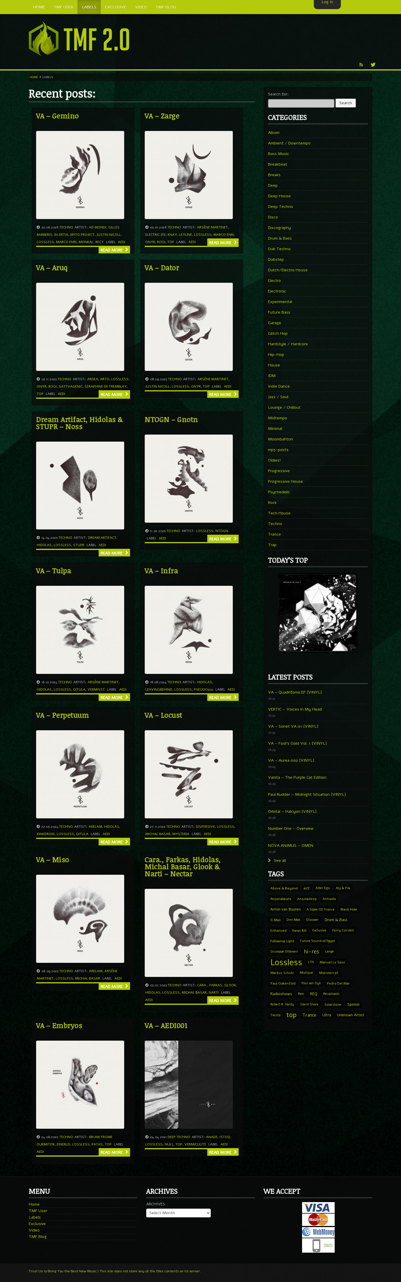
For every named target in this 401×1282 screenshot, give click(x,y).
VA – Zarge (162, 115)
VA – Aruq (52, 267)
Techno (66, 227)
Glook (230, 985)
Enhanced (278, 930)
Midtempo (277, 418)
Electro (274, 280)
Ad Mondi (97, 227)
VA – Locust (163, 715)
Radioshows (281, 994)
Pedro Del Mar (338, 983)
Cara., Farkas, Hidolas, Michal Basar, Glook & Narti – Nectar (183, 866)
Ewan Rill (299, 930)
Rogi (161, 242)
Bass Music (278, 154)
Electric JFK (155, 234)
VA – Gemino (57, 115)
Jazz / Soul (278, 397)
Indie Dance (279, 386)
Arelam (95, 826)
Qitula (79, 689)
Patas (97, 1144)
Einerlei (63, 1144)
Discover (312, 920)
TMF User (38, 1211)
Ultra (326, 1014)
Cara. (202, 985)
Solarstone (332, 1004)
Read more (112, 250)
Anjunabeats (280, 898)
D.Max (275, 920)
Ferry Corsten (343, 930)
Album (273, 132)
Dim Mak (293, 920)
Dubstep (276, 259)
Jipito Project (82, 234)
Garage (274, 323)
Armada (329, 898)
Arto (104, 379)
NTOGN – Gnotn (171, 419)
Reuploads (331, 994)
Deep (273, 185)
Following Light (282, 941)
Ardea (92, 379)
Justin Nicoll (109, 234)
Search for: (278, 94)
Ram (301, 994)
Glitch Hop (278, 333)
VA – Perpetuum (62, 715)
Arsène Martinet (212, 227)
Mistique (306, 972)
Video (34, 1230)
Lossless (45, 242)
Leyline (185, 234)
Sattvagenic (70, 386)
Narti (214, 992)
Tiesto (275, 1015)
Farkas (215, 985)
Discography (279, 228)
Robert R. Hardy (282, 1004)
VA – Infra (161, 570)
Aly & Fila (343, 888)
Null (169, 1144)
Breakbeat (277, 164)
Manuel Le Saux (332, 962)
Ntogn (221, 531)
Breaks (274, 175)
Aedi (121, 242)
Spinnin (353, 1004)
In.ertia (61, 234)
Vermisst (96, 689)
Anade (212, 1137)
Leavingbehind (158, 689)
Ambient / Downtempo (289, 143)
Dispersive (205, 826)
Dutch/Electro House (288, 270)
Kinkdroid (46, 834)
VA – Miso (52, 859)
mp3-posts (278, 449)
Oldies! (274, 460)
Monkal (86, 242)
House (274, 365)
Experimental (280, 301)
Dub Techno (279, 249)
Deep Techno (179, 1137)
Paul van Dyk (311, 983)
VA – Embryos (59, 1025)
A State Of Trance (320, 909)
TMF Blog (38, 1236)
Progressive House (285, 481)
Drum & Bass (280, 238)
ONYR (150, 242)
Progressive (279, 471)
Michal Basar (157, 834)
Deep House (279, 196)
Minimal (275, 428)
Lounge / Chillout (284, 407)
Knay (172, 234)
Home (34, 77)
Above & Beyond (284, 888)
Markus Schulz (282, 972)
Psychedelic (279, 492)
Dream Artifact (102, 537)
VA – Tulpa (53, 570)
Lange (329, 951)
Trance (274, 534)
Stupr (78, 545)
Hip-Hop (276, 354)
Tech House (279, 513)
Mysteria (180, 834)
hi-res (311, 951)
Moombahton (280, 439)
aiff (307, 888)
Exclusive (319, 930)
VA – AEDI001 (166, 1025)
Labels (35, 1217)
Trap (272, 545)
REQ (313, 994)
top (170, 242)
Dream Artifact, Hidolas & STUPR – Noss (79, 422)
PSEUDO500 (203, 689)
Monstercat (328, 972)
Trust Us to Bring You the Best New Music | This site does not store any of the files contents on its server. (115, 1271)
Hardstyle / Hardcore (288, 344)
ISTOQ (225, 1137)
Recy (99, 242)
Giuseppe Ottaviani (284, 951)
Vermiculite (195, 1144)
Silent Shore (309, 1004)
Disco (273, 217)
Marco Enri (66, 242)
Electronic (277, 291)
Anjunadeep (307, 898)
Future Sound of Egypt (317, 941)
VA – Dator (162, 267)
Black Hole (349, 909)
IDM (272, 375)
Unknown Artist (350, 1015)
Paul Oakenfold (283, 983)
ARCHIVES (155, 1204)
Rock (272, 502)
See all (279, 860)
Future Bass (279, 312)
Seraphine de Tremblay (106, 386)
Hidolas (44, 545)
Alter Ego (323, 888)
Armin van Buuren (285, 909)
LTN (311, 962)
